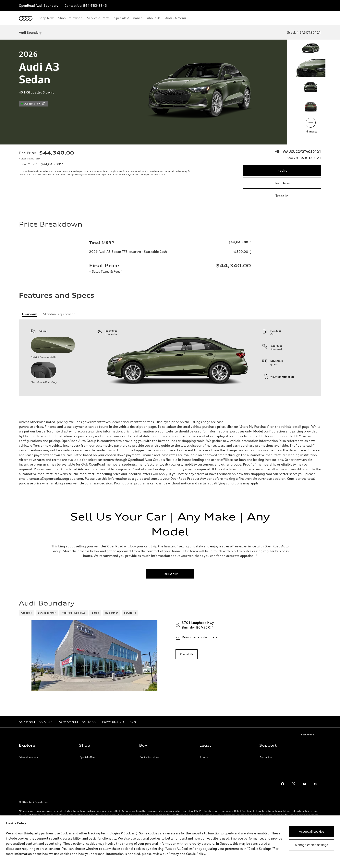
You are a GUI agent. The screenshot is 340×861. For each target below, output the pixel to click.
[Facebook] (282, 783)
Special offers (87, 757)
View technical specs (282, 376)
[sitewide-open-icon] (325, 5)
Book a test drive (149, 757)
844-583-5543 (95, 5)
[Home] (25, 18)
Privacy (204, 757)
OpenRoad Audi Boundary (38, 5)
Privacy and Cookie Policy (186, 854)
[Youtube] (304, 783)
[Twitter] (293, 783)
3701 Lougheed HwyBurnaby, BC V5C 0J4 (198, 625)
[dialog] (170, 838)
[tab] (29, 313)
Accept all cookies (311, 831)
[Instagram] (315, 783)
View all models (28, 757)
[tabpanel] (170, 357)
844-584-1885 (84, 722)
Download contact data (199, 637)
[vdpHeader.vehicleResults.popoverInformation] (44, 104)
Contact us (266, 757)
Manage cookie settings (311, 845)
